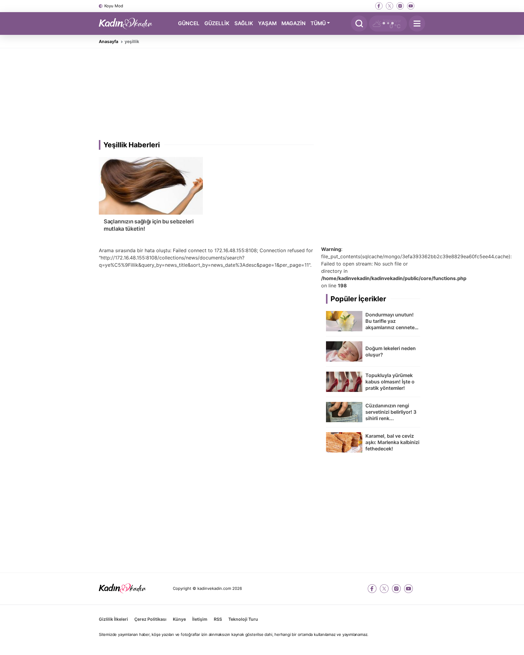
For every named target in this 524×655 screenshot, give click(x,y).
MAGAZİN (293, 23)
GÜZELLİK (217, 23)
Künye (179, 619)
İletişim (199, 619)
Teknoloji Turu (243, 619)
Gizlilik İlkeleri (113, 619)
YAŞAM (267, 23)
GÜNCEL (189, 23)
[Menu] (417, 23)
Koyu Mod (113, 5)
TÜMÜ (318, 23)
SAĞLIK (243, 23)
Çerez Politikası (150, 619)
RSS (218, 619)
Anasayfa (108, 41)
